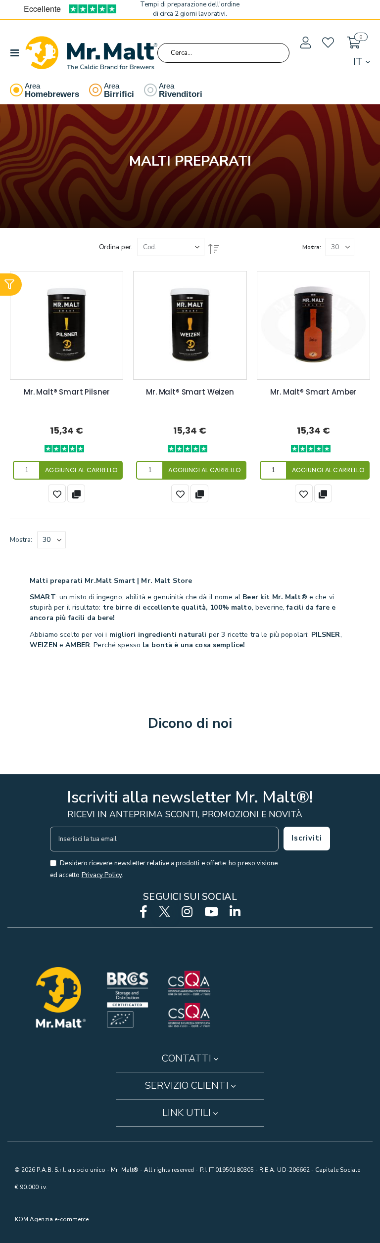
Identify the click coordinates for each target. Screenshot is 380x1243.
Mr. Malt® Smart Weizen (190, 392)
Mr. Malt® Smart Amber (313, 392)
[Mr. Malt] (91, 52)
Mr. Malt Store (166, 580)
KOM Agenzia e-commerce (52, 1219)
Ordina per (115, 247)
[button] (305, 43)
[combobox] (223, 53)
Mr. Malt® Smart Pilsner (67, 392)
